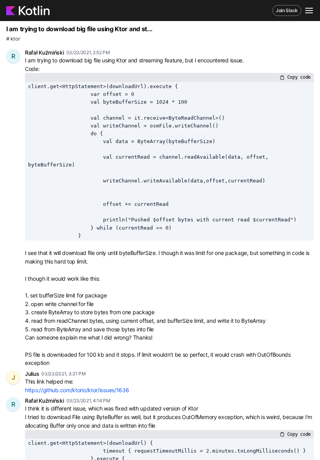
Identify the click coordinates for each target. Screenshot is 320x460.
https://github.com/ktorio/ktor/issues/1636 (77, 390)
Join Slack (287, 10)
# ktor (13, 39)
